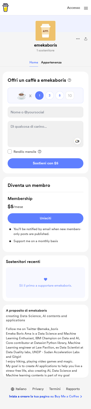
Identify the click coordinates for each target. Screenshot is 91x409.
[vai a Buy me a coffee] (5, 7)
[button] (85, 8)
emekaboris (45, 45)
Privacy (38, 389)
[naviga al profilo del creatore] (45, 30)
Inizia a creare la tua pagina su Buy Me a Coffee (44, 396)
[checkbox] (22, 151)
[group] (45, 220)
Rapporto (73, 389)
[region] (45, 122)
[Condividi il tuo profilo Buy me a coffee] (86, 38)
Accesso (73, 8)
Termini (55, 389)
